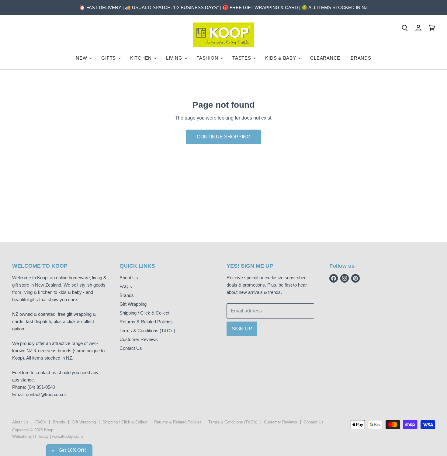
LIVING (175, 58)
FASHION (208, 58)
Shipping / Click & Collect (144, 312)
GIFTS (109, 58)
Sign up (242, 328)
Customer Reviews (139, 339)
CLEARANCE (325, 58)
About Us (129, 277)
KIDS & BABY (281, 58)
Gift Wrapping (133, 304)
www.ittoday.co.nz (68, 436)
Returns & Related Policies (146, 321)
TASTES (242, 58)
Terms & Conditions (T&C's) (147, 330)
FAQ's (126, 286)
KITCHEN (141, 58)
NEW (82, 58)
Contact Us (131, 348)
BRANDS (361, 58)
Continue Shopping (224, 136)
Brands (127, 295)
